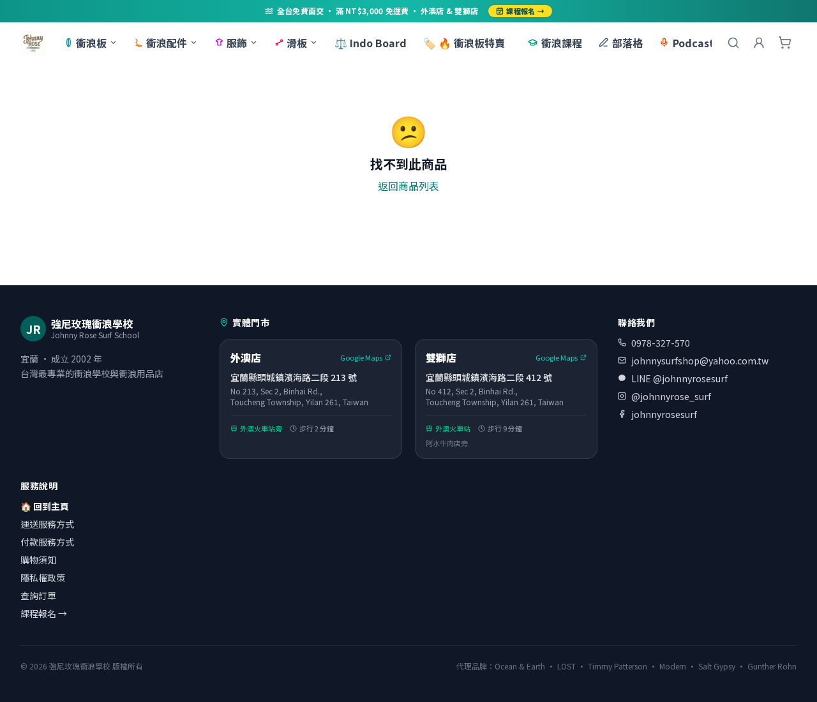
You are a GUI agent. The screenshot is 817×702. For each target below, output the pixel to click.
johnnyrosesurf (664, 414)
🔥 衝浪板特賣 (464, 42)
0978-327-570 (660, 342)
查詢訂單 (38, 595)
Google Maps (361, 357)
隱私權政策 (42, 577)
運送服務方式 (47, 524)
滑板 (297, 42)
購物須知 (38, 559)
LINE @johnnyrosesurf (679, 378)
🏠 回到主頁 (44, 506)
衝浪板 (91, 42)
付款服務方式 (47, 541)
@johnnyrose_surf (671, 396)
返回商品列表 (408, 185)
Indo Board (370, 42)
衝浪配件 (166, 42)
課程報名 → (525, 11)
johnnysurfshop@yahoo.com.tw (699, 360)
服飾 (237, 42)
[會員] (758, 42)
